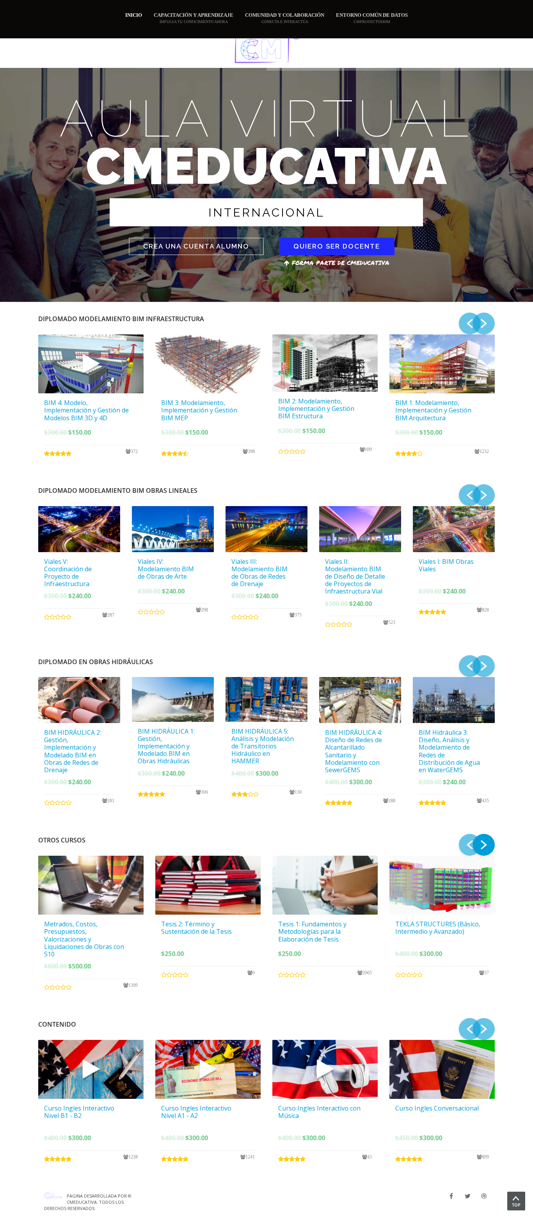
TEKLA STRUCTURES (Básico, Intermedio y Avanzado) (437, 928)
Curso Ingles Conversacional (437, 1108)
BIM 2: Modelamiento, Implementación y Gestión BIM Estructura (316, 408)
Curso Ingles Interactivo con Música (319, 1112)
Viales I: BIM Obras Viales (446, 565)
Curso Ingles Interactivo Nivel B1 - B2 (79, 1112)
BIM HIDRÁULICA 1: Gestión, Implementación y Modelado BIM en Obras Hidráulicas (166, 746)
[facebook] (451, 1196)
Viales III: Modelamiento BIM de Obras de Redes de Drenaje (259, 572)
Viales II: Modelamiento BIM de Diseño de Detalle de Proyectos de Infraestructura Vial (355, 576)
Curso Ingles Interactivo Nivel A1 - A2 (196, 1112)
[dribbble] (484, 1196)
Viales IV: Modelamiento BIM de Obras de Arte (166, 569)
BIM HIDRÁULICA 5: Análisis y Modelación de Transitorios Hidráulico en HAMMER (262, 746)
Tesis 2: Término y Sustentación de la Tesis (196, 928)
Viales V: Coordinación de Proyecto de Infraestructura (68, 572)
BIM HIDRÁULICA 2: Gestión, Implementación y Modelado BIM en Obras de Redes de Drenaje (72, 751)
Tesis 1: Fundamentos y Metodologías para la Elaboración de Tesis (312, 931)
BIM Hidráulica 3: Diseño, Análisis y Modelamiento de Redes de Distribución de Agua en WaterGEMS (449, 751)
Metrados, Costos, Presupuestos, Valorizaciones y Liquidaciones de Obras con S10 (84, 939)
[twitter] (467, 1196)
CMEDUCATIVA (82, 1202)
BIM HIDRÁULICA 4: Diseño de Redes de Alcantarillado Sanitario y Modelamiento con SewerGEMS (353, 751)
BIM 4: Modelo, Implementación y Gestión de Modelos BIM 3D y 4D (86, 410)
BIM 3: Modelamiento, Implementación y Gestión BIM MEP (199, 410)
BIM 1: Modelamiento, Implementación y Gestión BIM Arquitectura (433, 410)
